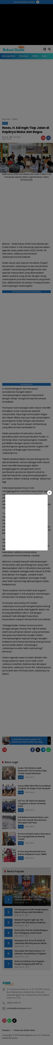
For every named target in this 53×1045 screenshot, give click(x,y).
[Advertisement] (26, 522)
